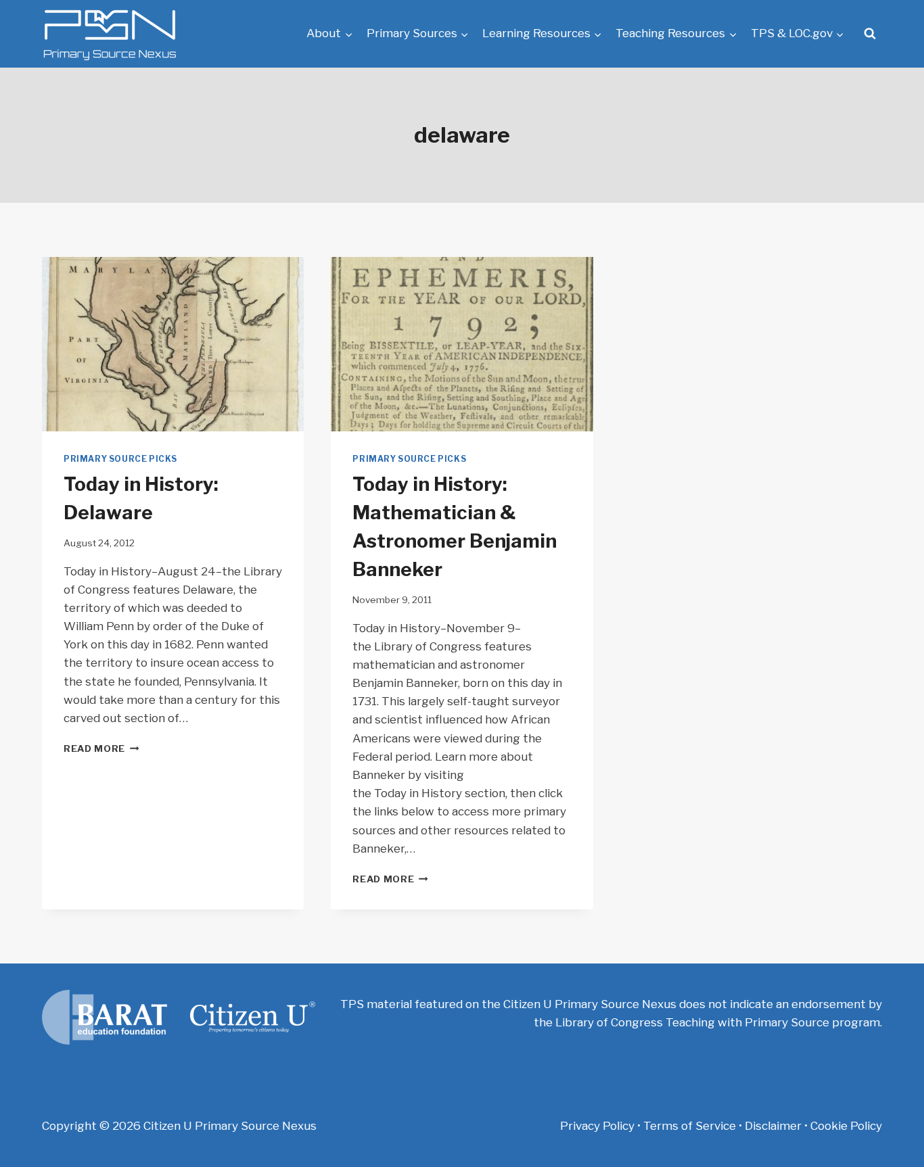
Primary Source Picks (120, 459)
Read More (101, 748)
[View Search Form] (870, 34)
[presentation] (173, 344)
